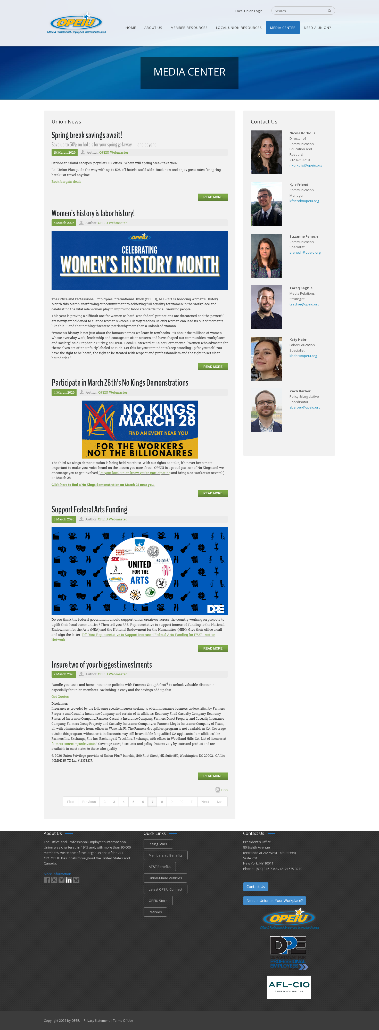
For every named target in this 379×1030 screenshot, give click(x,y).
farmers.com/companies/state (73, 744)
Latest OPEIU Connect (165, 889)
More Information (57, 873)
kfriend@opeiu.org (304, 200)
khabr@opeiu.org (303, 355)
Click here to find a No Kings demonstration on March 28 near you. (103, 484)
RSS (224, 789)
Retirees (155, 912)
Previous (89, 801)
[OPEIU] (76, 22)
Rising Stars (158, 844)
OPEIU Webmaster (113, 152)
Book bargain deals (66, 181)
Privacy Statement (97, 1020)
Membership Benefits (166, 855)
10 (181, 801)
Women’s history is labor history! (93, 213)
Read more (213, 197)
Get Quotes (60, 696)
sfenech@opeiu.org (305, 252)
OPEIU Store (158, 900)
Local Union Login (248, 11)
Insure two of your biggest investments (102, 665)
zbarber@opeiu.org (305, 407)
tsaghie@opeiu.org (304, 304)
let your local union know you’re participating (135, 472)
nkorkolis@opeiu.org (306, 165)
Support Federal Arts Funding (89, 509)
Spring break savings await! (87, 135)
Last (220, 801)
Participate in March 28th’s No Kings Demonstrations (120, 383)
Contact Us (255, 886)
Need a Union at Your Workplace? (274, 900)
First (71, 801)
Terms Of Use (123, 1020)
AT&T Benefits (160, 866)
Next (205, 801)
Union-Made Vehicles (165, 878)
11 (192, 801)
